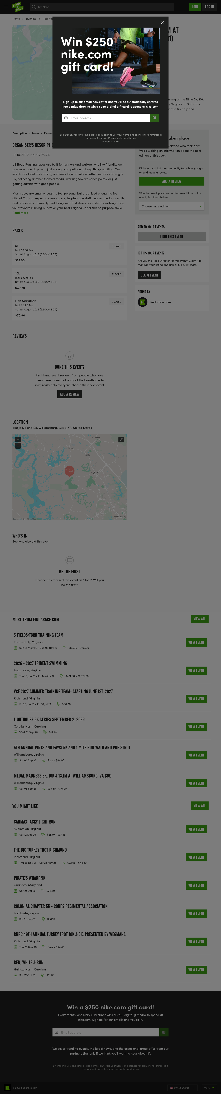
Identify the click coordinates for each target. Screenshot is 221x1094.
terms (132, 138)
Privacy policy (115, 138)
